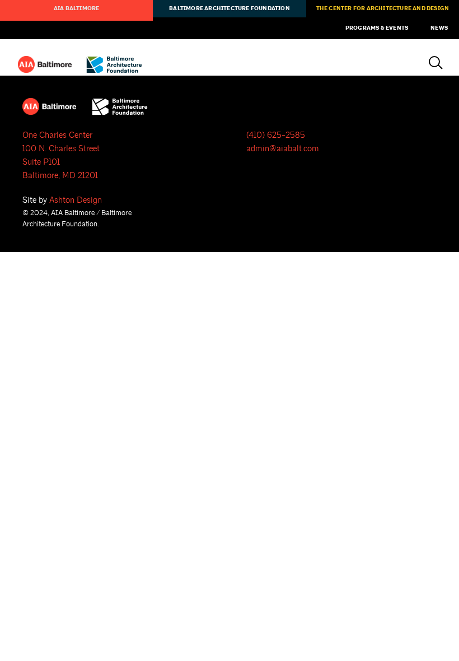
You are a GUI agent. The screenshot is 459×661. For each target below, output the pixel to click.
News (439, 28)
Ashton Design (75, 200)
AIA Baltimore (77, 8)
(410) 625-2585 (275, 135)
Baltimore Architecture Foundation (229, 8)
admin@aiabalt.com (282, 148)
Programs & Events (376, 28)
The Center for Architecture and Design (382, 8)
